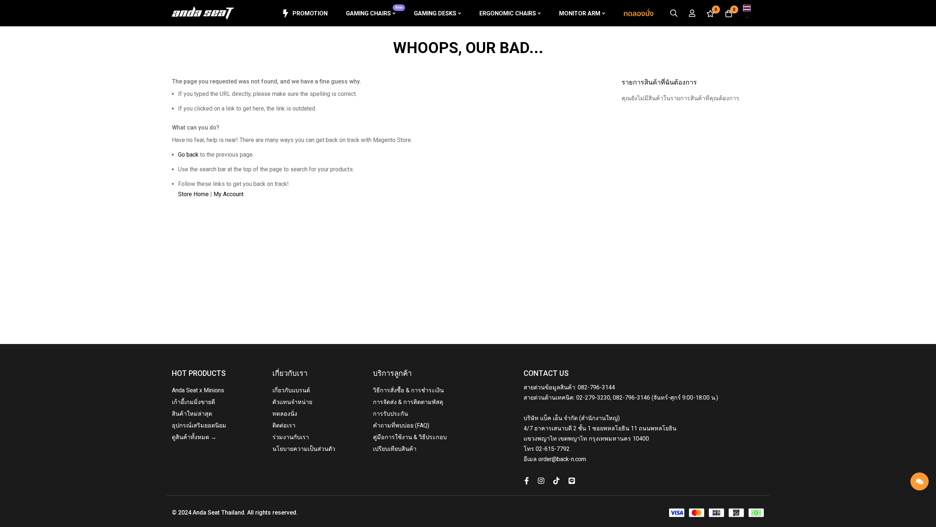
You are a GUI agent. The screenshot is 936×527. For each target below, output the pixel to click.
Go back (188, 154)
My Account (229, 194)
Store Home (193, 194)
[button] (749, 13)
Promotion (310, 13)
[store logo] (203, 13)
